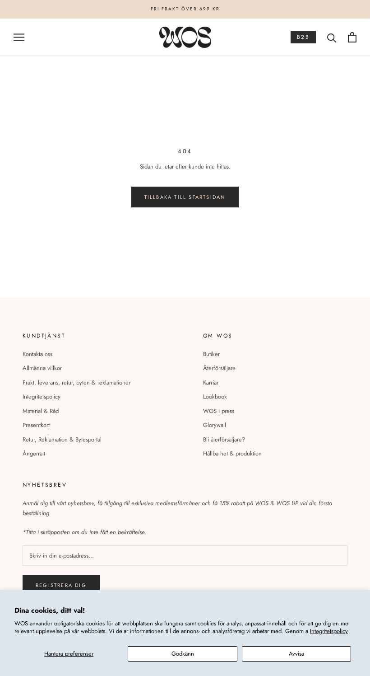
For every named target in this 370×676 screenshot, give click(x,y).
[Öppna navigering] (19, 37)
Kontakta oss (37, 354)
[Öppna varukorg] (352, 37)
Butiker (211, 354)
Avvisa (296, 653)
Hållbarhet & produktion (232, 453)
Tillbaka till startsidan (185, 197)
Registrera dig (61, 585)
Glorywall (214, 425)
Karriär (210, 382)
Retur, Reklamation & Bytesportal (62, 439)
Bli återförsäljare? (224, 439)
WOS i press (218, 411)
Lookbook (215, 396)
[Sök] (332, 37)
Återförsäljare (219, 368)
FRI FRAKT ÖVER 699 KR (185, 8)
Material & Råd (41, 411)
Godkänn (182, 653)
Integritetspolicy (329, 631)
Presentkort (36, 425)
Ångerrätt (34, 453)
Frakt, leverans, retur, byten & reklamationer (76, 382)
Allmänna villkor (42, 368)
